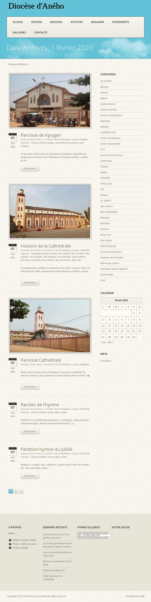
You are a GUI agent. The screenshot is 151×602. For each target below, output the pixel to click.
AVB (142, 596)
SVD (79, 260)
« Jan (103, 342)
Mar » (110, 342)
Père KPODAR (64, 257)
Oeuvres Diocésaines (111, 252)
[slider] (103, 535)
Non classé (106, 240)
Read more (30, 168)
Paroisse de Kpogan (41, 135)
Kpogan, (84, 139)
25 (109, 337)
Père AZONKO (77, 253)
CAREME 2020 (108, 132)
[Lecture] (82, 535)
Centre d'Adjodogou (110, 138)
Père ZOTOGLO (63, 260)
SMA (74, 260)
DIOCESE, (85, 250)
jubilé (57, 412)
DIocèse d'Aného (38, 143)
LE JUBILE (105, 200)
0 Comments (64, 139)
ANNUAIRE (97, 22)
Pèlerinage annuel (109, 263)
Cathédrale (36, 253)
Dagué (103, 172)
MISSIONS (56, 22)
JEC (102, 189)
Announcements (108, 109)
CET (102, 149)
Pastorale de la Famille (111, 257)
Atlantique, (85, 364)
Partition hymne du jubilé (46, 449)
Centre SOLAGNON (110, 144)
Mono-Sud (105, 235)
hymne (51, 412)
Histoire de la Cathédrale (46, 246)
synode (63, 412)
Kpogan (104, 195)
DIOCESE (36, 22)
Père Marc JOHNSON (31, 260)
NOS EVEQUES (108, 246)
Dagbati (104, 166)
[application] (92, 535)
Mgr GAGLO (106, 206)
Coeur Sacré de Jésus (111, 155)
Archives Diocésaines (111, 115)
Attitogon (104, 127)
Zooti (102, 280)
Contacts (40, 32)
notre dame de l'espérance (67, 143)
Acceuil (18, 22)
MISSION (105, 223)
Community (106, 161)
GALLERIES (19, 32)
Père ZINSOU (48, 260)
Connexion (105, 361)
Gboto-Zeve (106, 183)
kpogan (51, 143)
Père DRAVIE (36, 257)
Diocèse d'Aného (17, 64)
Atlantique (105, 121)
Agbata (104, 92)
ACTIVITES (77, 22)
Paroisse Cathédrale (41, 360)
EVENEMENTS (120, 22)
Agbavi (103, 98)
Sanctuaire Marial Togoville (114, 269)
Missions (104, 229)
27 (122, 337)
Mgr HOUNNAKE (108, 212)
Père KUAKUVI (78, 257)
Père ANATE (64, 253)
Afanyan (104, 87)
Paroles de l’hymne (40, 404)
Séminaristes (106, 274)
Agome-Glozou (107, 104)
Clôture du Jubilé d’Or (54, 570)
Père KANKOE (50, 257)
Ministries (105, 218)
